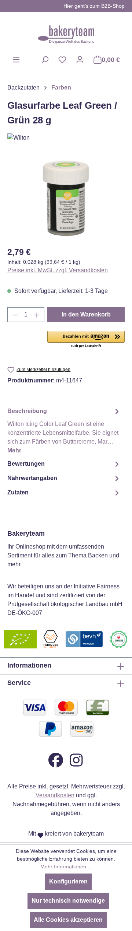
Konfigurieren (68, 881)
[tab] (64, 430)
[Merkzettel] (62, 59)
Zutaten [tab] (18, 492)
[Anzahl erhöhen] (37, 314)
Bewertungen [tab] (26, 464)
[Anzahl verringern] (15, 314)
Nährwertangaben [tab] (32, 478)
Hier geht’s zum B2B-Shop (94, 6)
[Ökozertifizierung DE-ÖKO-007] (20, 639)
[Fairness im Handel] (51, 639)
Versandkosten (55, 795)
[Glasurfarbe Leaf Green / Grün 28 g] (66, 198)
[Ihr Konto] (80, 59)
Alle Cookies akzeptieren (68, 920)
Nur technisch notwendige (68, 900)
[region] (66, 198)
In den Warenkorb (86, 314)
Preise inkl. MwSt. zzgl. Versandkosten (57, 270)
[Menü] (16, 59)
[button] (86, 340)
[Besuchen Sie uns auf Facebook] (55, 759)
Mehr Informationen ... (66, 866)
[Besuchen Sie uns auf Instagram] (76, 759)
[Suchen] (45, 59)
